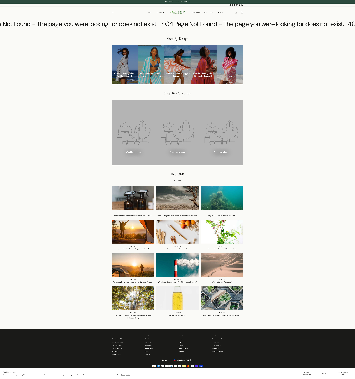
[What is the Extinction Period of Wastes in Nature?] (222, 298)
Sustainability (149, 345)
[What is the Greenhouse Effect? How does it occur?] (177, 265)
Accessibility (215, 348)
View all (177, 180)
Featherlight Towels (117, 345)
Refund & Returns (183, 348)
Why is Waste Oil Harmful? (177, 315)
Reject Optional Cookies (343, 373)
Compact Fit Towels (117, 342)
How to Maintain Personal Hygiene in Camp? (133, 249)
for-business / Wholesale (202, 12)
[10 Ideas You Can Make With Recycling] (222, 232)
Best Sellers (115, 351)
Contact (219, 12)
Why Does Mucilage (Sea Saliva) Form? (222, 216)
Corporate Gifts (116, 354)
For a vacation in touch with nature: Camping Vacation (133, 282)
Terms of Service (216, 345)
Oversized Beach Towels (118, 339)
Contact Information (217, 339)
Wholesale (181, 351)
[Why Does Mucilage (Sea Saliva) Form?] (222, 198)
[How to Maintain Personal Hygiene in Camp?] (133, 232)
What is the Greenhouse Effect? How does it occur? (177, 282)
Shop (149, 12)
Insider (159, 12)
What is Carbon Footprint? (222, 282)
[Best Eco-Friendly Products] (177, 232)
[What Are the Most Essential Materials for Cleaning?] (133, 198)
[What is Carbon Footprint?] (222, 265)
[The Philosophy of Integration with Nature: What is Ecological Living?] (133, 298)
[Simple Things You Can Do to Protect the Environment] (177, 198)
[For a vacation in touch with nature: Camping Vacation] (133, 265)
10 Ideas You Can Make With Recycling (222, 249)
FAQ (180, 342)
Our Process (148, 342)
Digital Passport (149, 348)
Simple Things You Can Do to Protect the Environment (177, 216)
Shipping (181, 345)
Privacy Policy (125, 375)
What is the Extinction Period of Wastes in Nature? (222, 315)
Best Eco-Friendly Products (177, 249)
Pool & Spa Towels (117, 348)
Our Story (148, 339)
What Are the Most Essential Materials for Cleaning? (133, 216)
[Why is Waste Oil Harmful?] (177, 298)
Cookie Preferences (217, 351)
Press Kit (147, 354)
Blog (146, 351)
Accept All (324, 373)
